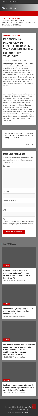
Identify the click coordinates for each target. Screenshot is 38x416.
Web (4, 210)
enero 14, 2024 (8, 60)
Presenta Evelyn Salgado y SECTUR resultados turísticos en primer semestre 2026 (18, 311)
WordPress (25, 412)
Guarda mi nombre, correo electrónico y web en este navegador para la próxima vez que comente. (18, 224)
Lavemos (29, 144)
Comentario (8, 166)
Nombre (6, 191)
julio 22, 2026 (7, 393)
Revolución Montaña (24, 407)
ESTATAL (6, 265)
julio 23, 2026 (7, 357)
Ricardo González (20, 60)
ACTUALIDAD (9, 244)
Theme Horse (21, 410)
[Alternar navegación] (4, 13)
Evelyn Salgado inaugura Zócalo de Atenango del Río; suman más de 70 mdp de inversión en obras (18, 387)
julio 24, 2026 (7, 316)
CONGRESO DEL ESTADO (11, 36)
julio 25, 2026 (7, 280)
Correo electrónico (10, 201)
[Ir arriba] (34, 406)
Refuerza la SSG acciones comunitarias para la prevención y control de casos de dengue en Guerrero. (19, 135)
